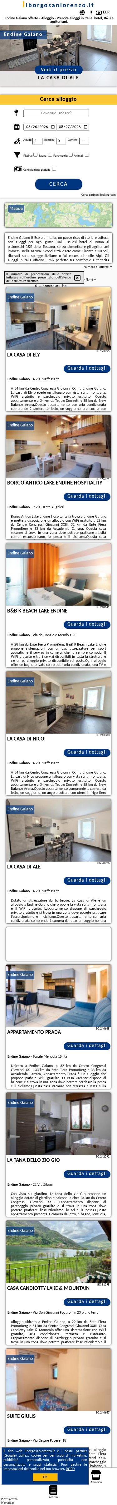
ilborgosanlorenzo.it (58, 5)
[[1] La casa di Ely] (58, 318)
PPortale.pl (7, 1503)
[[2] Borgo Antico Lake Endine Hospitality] (58, 446)
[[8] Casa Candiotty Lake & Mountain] (58, 1252)
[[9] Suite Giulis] (58, 1380)
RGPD (70, 1469)
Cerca (58, 184)
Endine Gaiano (20, 297)
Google (10, 1456)
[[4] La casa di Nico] (58, 702)
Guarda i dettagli (87, 368)
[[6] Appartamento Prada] (58, 996)
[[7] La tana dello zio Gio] (58, 1124)
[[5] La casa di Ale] (58, 830)
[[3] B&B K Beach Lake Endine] (58, 574)
